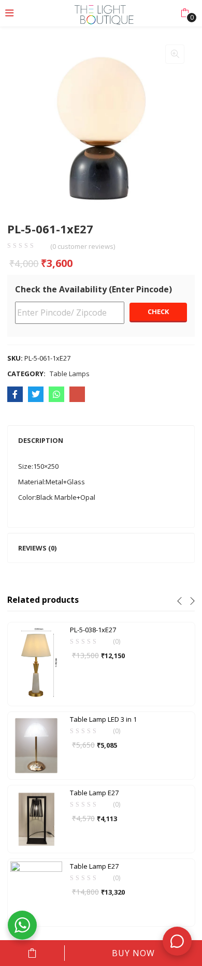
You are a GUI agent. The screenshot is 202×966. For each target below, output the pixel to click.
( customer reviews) (82, 246)
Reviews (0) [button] (37, 548)
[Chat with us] (177, 941)
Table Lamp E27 (94, 792)
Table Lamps (70, 373)
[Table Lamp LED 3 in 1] (36, 744)
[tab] (101, 440)
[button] (184, 13)
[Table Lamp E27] (36, 818)
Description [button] (40, 440)
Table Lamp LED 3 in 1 (103, 719)
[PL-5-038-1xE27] (36, 663)
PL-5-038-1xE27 (93, 629)
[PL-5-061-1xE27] (15, 394)
